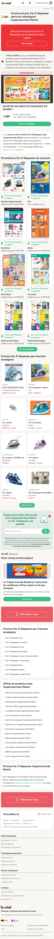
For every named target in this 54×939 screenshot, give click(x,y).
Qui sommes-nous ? (9, 840)
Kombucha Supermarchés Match (20, 729)
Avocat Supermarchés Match (19, 715)
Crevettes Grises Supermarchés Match (23, 711)
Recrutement (6, 899)
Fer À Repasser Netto (15, 669)
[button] (27, 99)
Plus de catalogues (27, 349)
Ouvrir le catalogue (27, 124)
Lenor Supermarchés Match (18, 756)
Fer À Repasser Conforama (17, 660)
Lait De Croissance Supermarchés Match (24, 720)
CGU (3, 929)
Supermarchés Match (11, 824)
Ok (45, 531)
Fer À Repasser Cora (15, 647)
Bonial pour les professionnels (12, 896)
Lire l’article (27, 599)
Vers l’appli (27, 43)
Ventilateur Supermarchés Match (20, 747)
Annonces (46, 8)
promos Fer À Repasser (13, 150)
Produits (26, 824)
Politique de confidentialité (37, 925)
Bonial (5, 820)
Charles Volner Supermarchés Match (22, 697)
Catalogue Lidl (6, 858)
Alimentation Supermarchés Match (21, 742)
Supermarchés (28, 820)
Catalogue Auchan (8, 875)
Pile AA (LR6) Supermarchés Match (21, 706)
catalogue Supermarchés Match (28, 783)
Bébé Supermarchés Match (18, 752)
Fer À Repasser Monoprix (17, 651)
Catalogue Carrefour (9, 865)
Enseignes (15, 820)
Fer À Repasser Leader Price (18, 674)
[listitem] (13, 183)
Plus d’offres (27, 505)
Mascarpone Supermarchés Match (21, 702)
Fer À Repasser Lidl (14, 638)
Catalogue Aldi (6, 882)
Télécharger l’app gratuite (11, 847)
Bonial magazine (7, 844)
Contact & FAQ (7, 892)
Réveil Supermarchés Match (18, 738)
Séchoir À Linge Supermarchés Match (22, 693)
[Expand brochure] (27, 89)
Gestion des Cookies (35, 929)
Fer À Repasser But (14, 665)
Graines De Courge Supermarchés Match (24, 724)
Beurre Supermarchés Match (18, 733)
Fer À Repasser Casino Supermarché (22, 656)
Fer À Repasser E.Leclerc (17, 642)
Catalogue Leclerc (8, 861)
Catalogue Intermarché (10, 878)
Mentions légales (7, 925)
